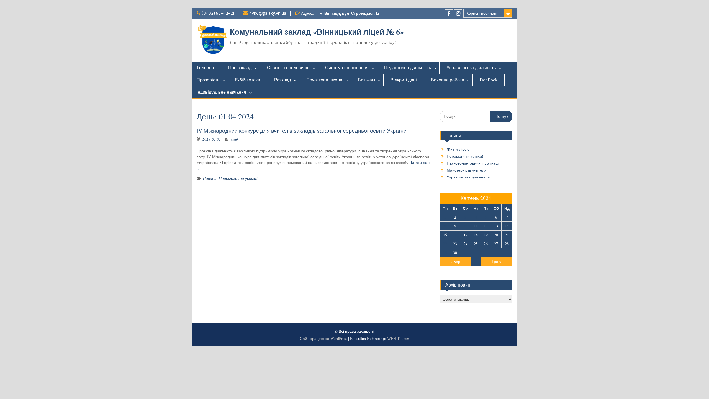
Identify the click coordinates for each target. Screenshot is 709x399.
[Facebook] (449, 13)
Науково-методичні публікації (473, 163)
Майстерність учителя (467, 170)
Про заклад (239, 67)
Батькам (366, 80)
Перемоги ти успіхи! (238, 178)
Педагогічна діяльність (407, 67)
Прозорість (208, 80)
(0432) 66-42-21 (218, 13)
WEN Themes (398, 338)
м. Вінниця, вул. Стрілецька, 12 (349, 13)
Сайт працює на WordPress (323, 338)
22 (445, 243)
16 (455, 234)
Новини (210, 178)
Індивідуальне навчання (221, 92)
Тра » (496, 261)
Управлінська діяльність (471, 67)
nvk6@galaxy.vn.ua (267, 13)
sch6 (234, 139)
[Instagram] (458, 13)
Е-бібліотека (247, 80)
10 (465, 226)
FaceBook (488, 80)
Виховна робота (447, 80)
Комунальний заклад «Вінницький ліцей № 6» (317, 31)
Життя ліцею (458, 149)
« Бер (455, 261)
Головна (205, 67)
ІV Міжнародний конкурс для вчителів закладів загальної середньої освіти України (302, 130)
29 (445, 252)
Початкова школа (324, 80)
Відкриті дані (404, 80)
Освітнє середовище (288, 67)
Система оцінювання (347, 67)
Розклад (282, 80)
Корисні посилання (483, 13)
